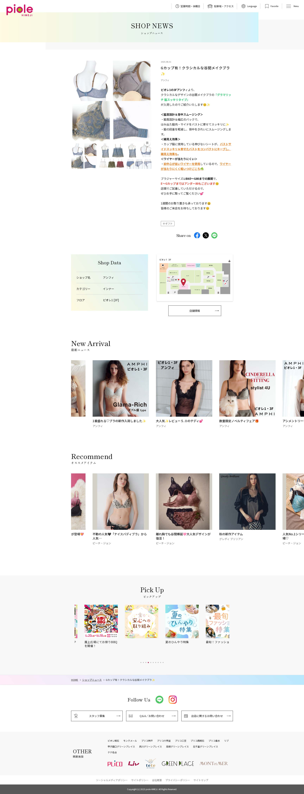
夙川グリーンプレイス (150, 746)
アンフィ (108, 277)
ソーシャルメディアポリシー (112, 780)
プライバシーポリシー (177, 780)
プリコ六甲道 (164, 740)
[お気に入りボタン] (147, 143)
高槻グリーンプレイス (177, 746)
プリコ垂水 (214, 740)
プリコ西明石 (197, 740)
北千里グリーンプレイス (205, 746)
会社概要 (157, 780)
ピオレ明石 (113, 740)
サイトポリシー (139, 780)
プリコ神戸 (147, 740)
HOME (74, 680)
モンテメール (130, 740)
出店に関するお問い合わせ (207, 716)
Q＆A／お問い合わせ (152, 716)
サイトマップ (201, 780)
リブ (226, 740)
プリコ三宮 (180, 740)
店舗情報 (194, 310)
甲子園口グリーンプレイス (121, 746)
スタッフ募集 (97, 716)
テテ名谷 (112, 752)
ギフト (169, 223)
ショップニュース (92, 680)
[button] (140, 662)
